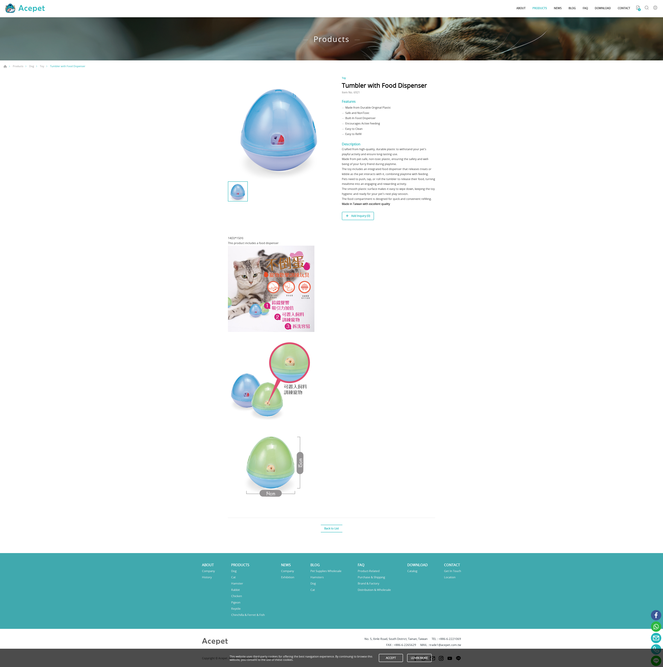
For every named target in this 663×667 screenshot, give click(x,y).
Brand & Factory (368, 583)
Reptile (236, 608)
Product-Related (368, 571)
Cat (233, 577)
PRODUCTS (539, 8)
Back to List (331, 528)
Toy (42, 66)
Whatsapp (656, 626)
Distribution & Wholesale (374, 590)
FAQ (585, 8)
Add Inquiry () (360, 216)
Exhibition (287, 577)
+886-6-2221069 (450, 639)
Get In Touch (452, 571)
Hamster (237, 583)
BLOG (572, 8)
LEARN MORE (419, 658)
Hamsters (317, 577)
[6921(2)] (280, 128)
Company (208, 571)
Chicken (236, 596)
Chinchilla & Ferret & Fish (248, 615)
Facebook (656, 615)
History (207, 577)
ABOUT (521, 8)
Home (5, 66)
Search (646, 8)
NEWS (558, 8)
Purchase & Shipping (371, 577)
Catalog (412, 571)
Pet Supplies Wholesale (326, 571)
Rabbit (235, 590)
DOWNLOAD (603, 8)
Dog (31, 66)
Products (18, 66)
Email (656, 638)
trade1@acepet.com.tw (445, 645)
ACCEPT (391, 658)
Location (449, 577)
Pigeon (235, 602)
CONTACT (624, 8)
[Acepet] (25, 8)
